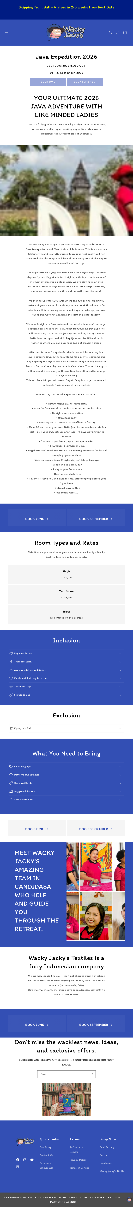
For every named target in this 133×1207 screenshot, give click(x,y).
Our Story (46, 1147)
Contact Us (46, 1155)
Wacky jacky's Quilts (112, 1171)
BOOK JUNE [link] (48, 81)
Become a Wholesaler (46, 1165)
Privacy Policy (78, 1159)
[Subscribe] (92, 1074)
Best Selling (107, 1147)
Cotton (104, 1155)
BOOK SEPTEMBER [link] (85, 81)
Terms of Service (80, 1167)
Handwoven (106, 1163)
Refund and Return (77, 1149)
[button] (6, 32)
